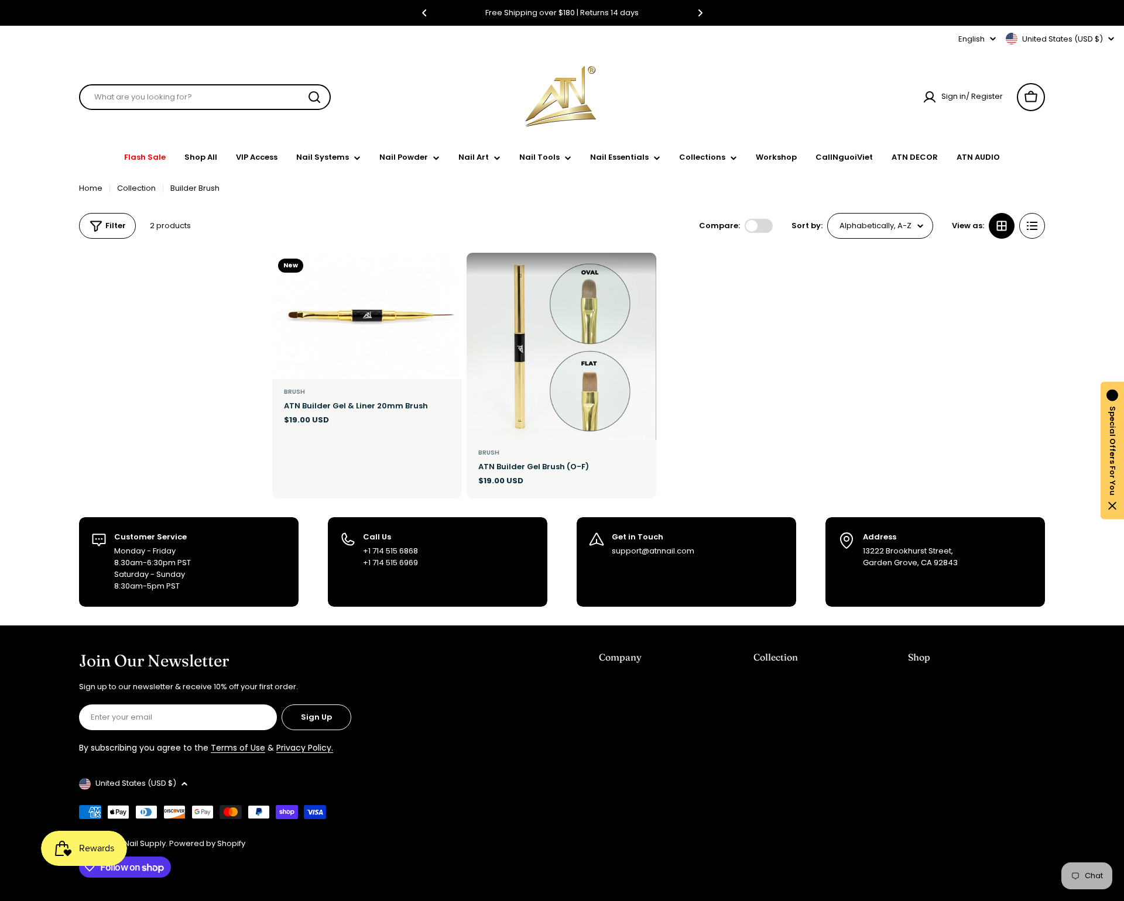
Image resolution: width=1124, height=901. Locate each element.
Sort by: (807, 225)
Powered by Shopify (207, 843)
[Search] (314, 97)
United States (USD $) (1062, 38)
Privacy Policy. (304, 748)
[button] (424, 13)
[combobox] (205, 97)
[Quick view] (446, 277)
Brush (294, 391)
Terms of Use (238, 748)
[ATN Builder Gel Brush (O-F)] (561, 346)
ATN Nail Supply (137, 843)
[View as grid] (1002, 226)
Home (90, 188)
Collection (136, 188)
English (971, 39)
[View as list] (1032, 226)
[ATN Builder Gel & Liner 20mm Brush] (367, 316)
